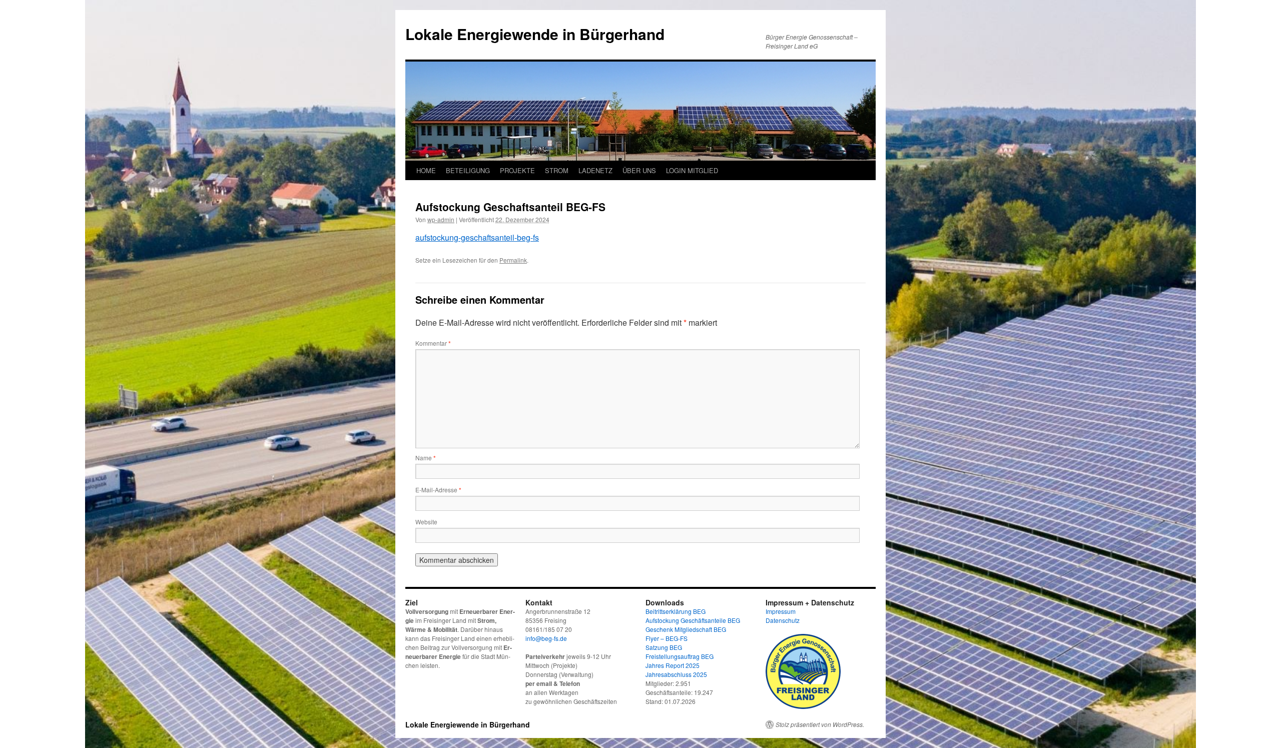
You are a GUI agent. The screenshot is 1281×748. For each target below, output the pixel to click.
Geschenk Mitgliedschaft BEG (686, 629)
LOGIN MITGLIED (692, 170)
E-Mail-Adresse (438, 489)
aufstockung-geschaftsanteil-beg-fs (477, 237)
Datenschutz (783, 620)
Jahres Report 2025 (673, 665)
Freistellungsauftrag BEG (680, 656)
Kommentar (433, 343)
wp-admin (440, 219)
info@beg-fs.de (546, 638)
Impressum (781, 611)
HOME (426, 170)
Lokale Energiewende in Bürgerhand (535, 34)
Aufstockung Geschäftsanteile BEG (693, 620)
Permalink (513, 260)
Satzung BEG (664, 647)
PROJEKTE (517, 170)
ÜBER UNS (639, 170)
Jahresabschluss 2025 (676, 674)
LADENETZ (595, 170)
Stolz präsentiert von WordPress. (820, 724)
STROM (556, 170)
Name (425, 457)
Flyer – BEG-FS (667, 638)
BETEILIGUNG (468, 170)
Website (426, 521)
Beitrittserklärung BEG (676, 611)
